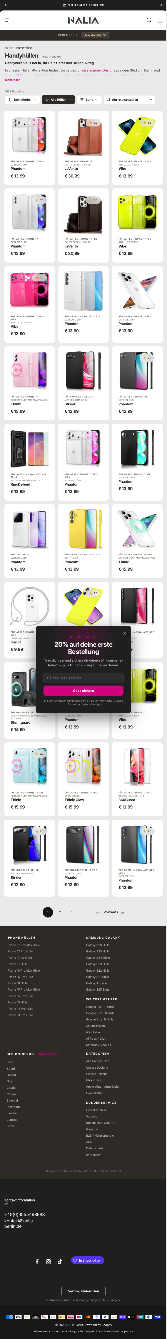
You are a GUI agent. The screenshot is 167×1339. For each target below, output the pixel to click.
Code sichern (82, 691)
